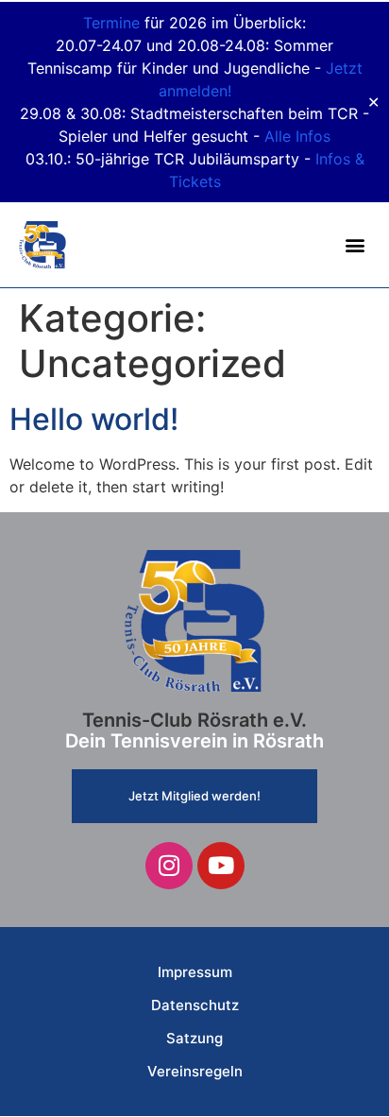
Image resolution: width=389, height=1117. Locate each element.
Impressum (195, 972)
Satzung (194, 1038)
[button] (354, 245)
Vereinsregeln (195, 1071)
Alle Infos (297, 136)
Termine (111, 22)
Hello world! (93, 419)
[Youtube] (221, 865)
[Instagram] (169, 865)
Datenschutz (195, 1005)
